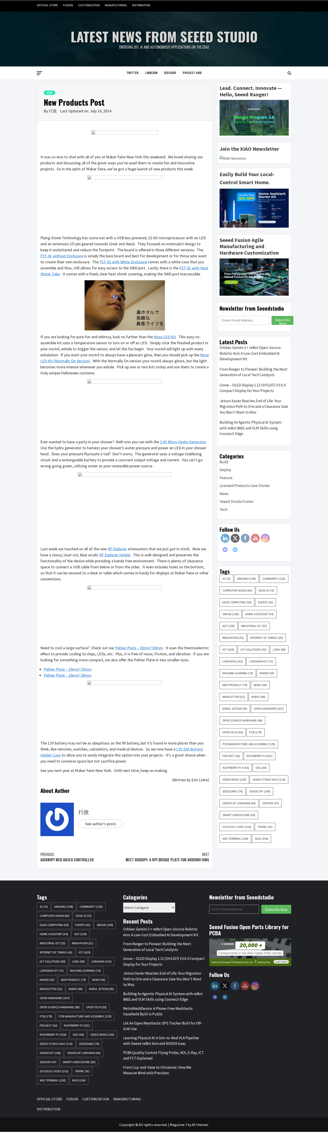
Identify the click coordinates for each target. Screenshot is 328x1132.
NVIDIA (258, 697)
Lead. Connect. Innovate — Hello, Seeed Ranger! (251, 91)
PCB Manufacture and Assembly (248, 744)
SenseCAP (259, 791)
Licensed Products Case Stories (245, 485)
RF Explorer (117, 548)
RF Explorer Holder (114, 554)
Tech (223, 509)
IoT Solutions (253, 649)
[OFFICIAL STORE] (253, 5)
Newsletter (233, 697)
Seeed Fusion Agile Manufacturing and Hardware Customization (249, 246)
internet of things (266, 638)
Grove (230, 614)
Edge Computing (236, 602)
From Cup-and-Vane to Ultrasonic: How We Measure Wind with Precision (157, 1070)
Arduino (246, 579)
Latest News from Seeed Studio (164, 36)
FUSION (68, 5)
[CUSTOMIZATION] (270, 5)
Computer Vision (237, 590)
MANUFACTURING (116, 5)
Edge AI (266, 590)
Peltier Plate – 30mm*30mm (139, 647)
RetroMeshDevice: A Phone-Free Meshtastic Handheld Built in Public (158, 1011)
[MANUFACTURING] (279, 5)
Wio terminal (235, 839)
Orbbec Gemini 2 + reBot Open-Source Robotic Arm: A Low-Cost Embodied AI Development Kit (250, 353)
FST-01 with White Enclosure (123, 261)
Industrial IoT (254, 626)
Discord (170, 72)
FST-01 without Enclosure (61, 255)
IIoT (228, 626)
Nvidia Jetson (234, 709)
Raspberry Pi (259, 756)
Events (265, 602)
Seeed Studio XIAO (269, 779)
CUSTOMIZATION (89, 5)
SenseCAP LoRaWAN (239, 803)
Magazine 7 (178, 1124)
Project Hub (192, 72)
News (49, 93)
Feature (226, 477)
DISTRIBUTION (141, 5)
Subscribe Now (282, 321)
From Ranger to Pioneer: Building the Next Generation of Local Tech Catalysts (253, 372)
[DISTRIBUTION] (287, 5)
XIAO (261, 839)
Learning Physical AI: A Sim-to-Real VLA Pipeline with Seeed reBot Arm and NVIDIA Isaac (161, 1040)
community (273, 579)
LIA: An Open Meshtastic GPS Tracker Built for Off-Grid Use (162, 1026)
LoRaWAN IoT (261, 661)
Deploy (225, 469)
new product (234, 685)
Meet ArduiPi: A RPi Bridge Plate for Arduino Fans (167, 857)
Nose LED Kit (165, 336)
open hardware (269, 709)
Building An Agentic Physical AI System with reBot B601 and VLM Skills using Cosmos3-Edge (250, 428)
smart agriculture (238, 815)
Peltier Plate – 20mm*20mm (67, 675)
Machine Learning (237, 673)
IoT (228, 649)
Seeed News (234, 779)
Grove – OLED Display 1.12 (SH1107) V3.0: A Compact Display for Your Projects (253, 388)
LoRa (279, 649)
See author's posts (100, 823)
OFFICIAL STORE (47, 5)
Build (224, 462)
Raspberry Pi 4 (235, 768)
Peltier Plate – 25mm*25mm (67, 669)
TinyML (265, 827)
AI (226, 579)
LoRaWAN (232, 661)
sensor (270, 803)
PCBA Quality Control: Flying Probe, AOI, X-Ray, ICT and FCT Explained (163, 1055)
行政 (53, 110)
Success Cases (236, 827)
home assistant (259, 614)
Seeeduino (232, 791)
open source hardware (242, 720)
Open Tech (232, 732)
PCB (255, 732)
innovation (233, 638)
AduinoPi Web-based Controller (67, 857)
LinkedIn (151, 72)
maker (266, 673)
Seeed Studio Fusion (236, 501)
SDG (261, 768)
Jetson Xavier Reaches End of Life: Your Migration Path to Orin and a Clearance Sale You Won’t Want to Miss (254, 406)
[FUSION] (262, 5)
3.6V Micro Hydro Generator (183, 441)
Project (231, 756)
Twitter (133, 72)
